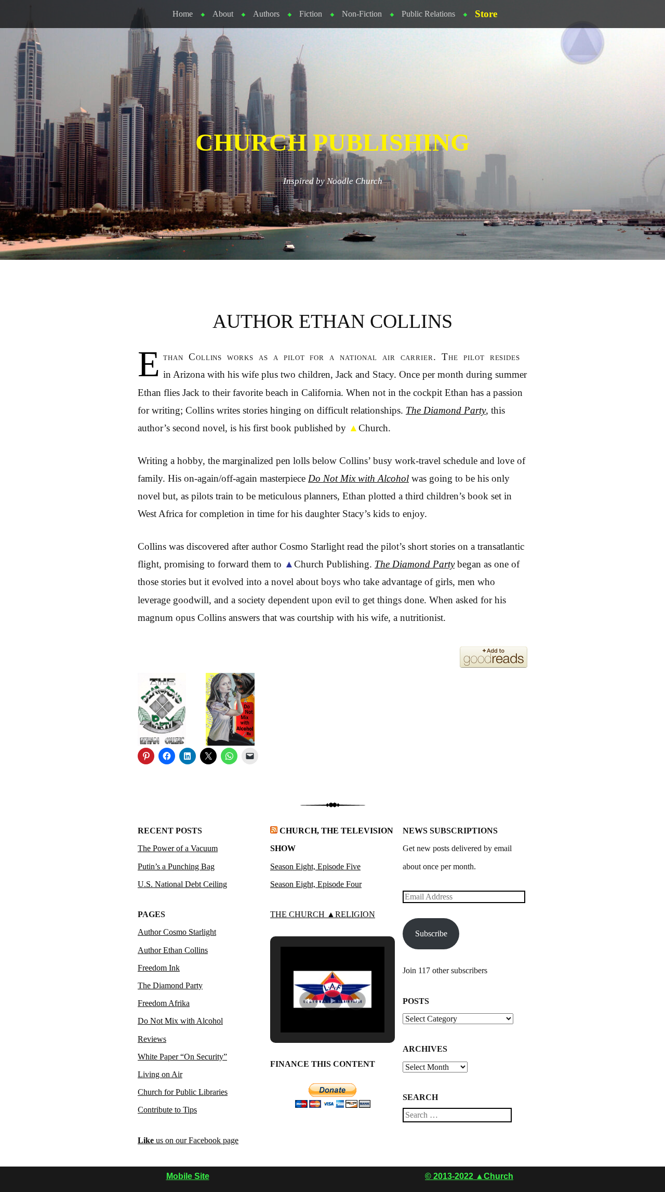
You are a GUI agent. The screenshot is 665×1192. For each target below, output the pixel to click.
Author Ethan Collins (173, 950)
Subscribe (431, 933)
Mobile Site (187, 1176)
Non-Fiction (362, 13)
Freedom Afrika (164, 1003)
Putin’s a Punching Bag (176, 866)
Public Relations (428, 13)
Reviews (152, 1039)
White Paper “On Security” (182, 1056)
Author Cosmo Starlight (177, 932)
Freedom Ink (159, 967)
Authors (266, 13)
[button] (308, 1000)
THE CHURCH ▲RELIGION (322, 914)
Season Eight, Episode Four (316, 884)
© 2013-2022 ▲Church (469, 1176)
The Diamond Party (170, 985)
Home (182, 13)
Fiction (310, 13)
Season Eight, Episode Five (315, 866)
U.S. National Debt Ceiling (182, 884)
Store (486, 13)
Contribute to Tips (167, 1109)
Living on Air (160, 1074)
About (222, 13)
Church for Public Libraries (183, 1092)
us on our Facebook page (188, 1140)
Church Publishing (332, 142)
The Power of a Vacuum (178, 848)
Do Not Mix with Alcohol (358, 478)
